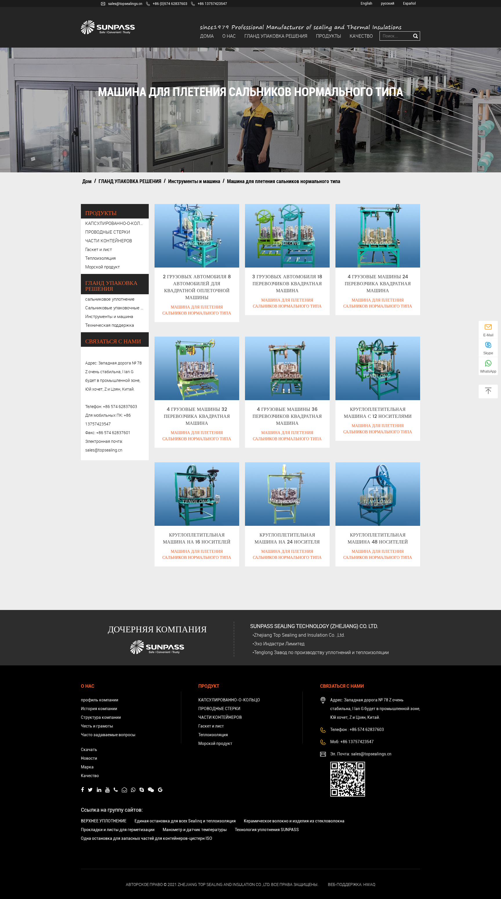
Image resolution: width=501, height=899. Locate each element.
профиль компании (99, 700)
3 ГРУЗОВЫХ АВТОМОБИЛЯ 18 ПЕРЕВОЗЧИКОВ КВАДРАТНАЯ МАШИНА (287, 284)
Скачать (89, 749)
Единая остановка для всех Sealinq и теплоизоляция (185, 821)
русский (387, 3)
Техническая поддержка (109, 325)
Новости (89, 758)
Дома (207, 36)
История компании (99, 708)
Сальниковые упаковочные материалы (114, 308)
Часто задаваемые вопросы (108, 734)
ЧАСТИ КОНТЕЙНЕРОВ (108, 240)
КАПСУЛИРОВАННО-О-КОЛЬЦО (114, 223)
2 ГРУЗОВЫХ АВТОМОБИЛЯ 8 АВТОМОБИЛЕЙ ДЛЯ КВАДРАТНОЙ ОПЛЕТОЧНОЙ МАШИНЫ (197, 287)
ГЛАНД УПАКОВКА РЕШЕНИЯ (275, 36)
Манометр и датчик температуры (195, 829)
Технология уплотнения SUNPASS (267, 829)
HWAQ (369, 884)
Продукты (328, 36)
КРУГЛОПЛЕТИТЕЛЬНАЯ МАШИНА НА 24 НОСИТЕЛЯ (287, 538)
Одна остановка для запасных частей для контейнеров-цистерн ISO (146, 838)
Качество (361, 36)
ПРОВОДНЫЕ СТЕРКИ (107, 232)
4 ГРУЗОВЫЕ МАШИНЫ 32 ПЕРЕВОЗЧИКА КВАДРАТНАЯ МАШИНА (197, 416)
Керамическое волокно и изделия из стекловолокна (294, 821)
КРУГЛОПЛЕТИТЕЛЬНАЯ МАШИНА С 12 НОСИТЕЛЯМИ (378, 413)
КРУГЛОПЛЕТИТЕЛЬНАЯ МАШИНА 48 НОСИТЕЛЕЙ (378, 538)
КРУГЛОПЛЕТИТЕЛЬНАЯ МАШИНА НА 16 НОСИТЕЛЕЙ (196, 538)
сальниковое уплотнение (110, 299)
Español (409, 3)
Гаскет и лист (98, 249)
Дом (87, 181)
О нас (229, 36)
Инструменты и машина (194, 181)
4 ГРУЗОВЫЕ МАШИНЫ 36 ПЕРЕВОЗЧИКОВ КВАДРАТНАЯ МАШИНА (287, 416)
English (366, 3)
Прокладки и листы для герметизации (118, 829)
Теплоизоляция (100, 258)
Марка (87, 767)
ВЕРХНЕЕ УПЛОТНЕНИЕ (103, 821)
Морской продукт (102, 267)
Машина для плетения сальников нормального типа (196, 310)
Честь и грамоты (97, 726)
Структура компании (101, 717)
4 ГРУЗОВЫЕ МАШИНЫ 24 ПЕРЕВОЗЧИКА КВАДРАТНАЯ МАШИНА (378, 284)
